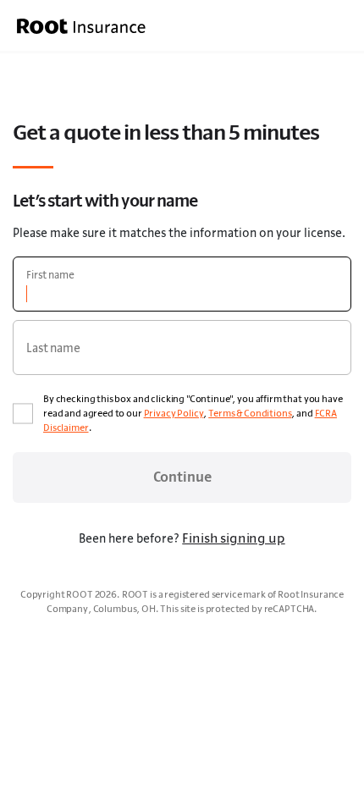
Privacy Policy (174, 413)
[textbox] (182, 284)
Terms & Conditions (249, 413)
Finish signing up (233, 537)
